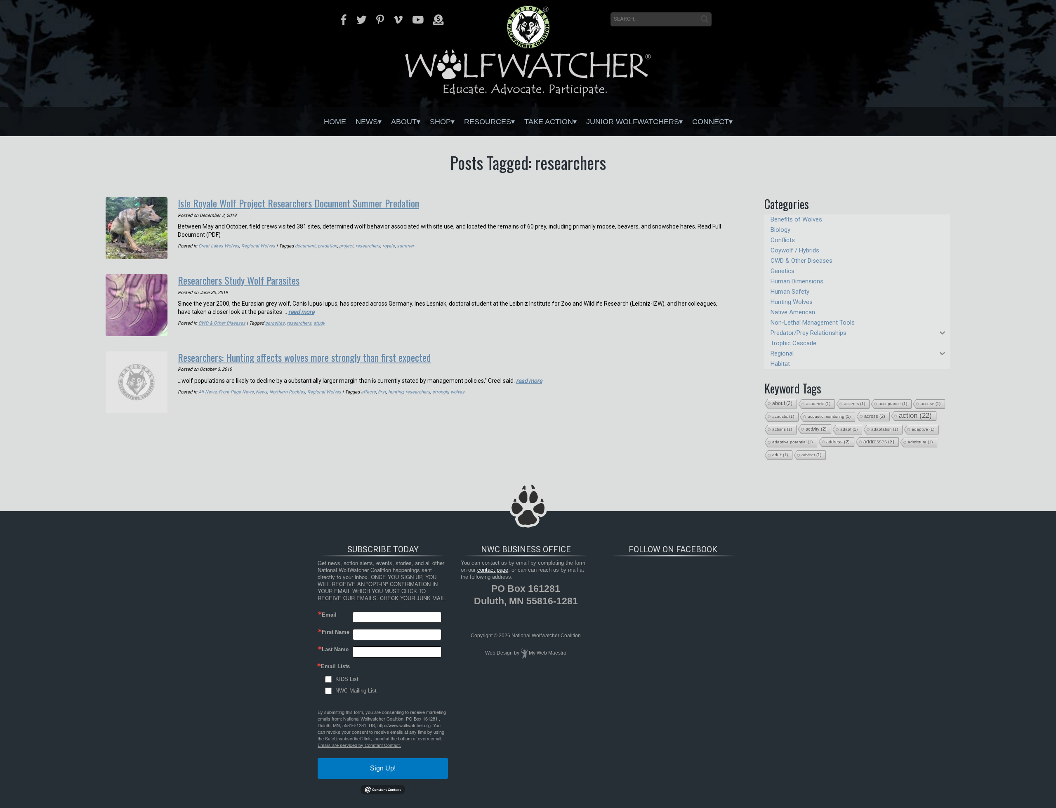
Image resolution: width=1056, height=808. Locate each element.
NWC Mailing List (356, 691)
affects (368, 392)
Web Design (499, 653)
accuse (930, 403)
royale (388, 246)
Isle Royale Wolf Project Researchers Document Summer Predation (298, 203)
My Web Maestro (547, 653)
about (782, 403)
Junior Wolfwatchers (632, 122)
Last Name (335, 649)
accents (854, 403)
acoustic (783, 416)
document (305, 246)
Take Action (548, 122)
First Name (335, 632)
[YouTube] (418, 20)
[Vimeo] (398, 20)
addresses (878, 442)
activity (816, 428)
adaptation (884, 429)
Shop (440, 122)
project (346, 246)
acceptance (893, 403)
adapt (849, 429)
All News (207, 392)
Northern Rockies (287, 392)
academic (818, 403)
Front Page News (236, 392)
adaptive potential (792, 442)
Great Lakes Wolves (218, 246)
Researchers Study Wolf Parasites (238, 280)
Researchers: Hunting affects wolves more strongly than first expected (304, 357)
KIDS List (346, 679)
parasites (275, 323)
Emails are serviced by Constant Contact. (359, 745)
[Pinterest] (380, 20)
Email (329, 615)
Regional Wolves (258, 246)
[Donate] (438, 20)
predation (327, 246)
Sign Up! (383, 768)
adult (780, 454)
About (404, 122)
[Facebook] (343, 20)
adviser (811, 454)
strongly (440, 392)
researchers (368, 246)
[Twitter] (361, 20)
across (874, 416)
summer (405, 246)
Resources (487, 122)
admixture (920, 442)
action (915, 415)
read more (301, 312)
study (319, 323)
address (838, 441)
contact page (492, 570)
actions (782, 429)
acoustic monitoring (829, 416)
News (367, 122)
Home (335, 122)
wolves (457, 392)
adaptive (923, 429)
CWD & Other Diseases (221, 323)
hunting (395, 392)
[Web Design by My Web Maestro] (524, 653)
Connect (710, 122)
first (382, 392)
